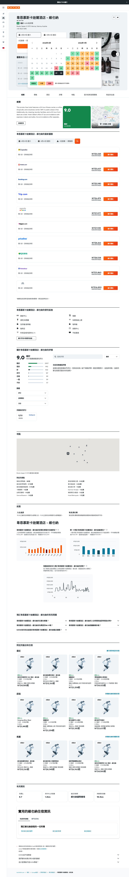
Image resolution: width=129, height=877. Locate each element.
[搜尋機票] (3, 14)
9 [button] (61, 59)
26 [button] (42, 73)
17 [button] (32, 68)
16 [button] (61, 63)
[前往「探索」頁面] (3, 32)
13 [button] (46, 63)
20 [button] (47, 68)
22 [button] (56, 68)
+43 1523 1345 (22, 29)
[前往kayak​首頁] (13, 7)
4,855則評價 (28, 23)
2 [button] (61, 54)
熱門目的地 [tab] (35, 819)
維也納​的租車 (57, 831)
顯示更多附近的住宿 (113, 651)
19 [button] (42, 68)
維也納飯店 (87, 831)
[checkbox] (27, 417)
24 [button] (32, 73)
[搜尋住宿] (3, 18)
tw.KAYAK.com (20, 872)
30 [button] (61, 73)
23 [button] (61, 68)
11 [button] (37, 63)
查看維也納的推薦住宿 (112, 737)
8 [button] (56, 59)
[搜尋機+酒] (3, 26)
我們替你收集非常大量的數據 (29, 859)
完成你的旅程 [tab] (24, 819)
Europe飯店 (35, 872)
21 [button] (51, 68)
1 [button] (56, 54)
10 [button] (32, 63)
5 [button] (41, 59)
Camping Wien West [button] (24, 720)
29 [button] (56, 73)
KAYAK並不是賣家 (25, 855)
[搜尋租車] (3, 22)
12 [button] (42, 63)
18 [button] (37, 68)
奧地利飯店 (43, 872)
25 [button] (37, 73)
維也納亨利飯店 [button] (99, 720)
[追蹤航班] (3, 36)
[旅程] (3, 42)
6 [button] (46, 59)
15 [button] (56, 63)
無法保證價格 (42, 849)
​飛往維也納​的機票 (26, 831)
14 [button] (51, 63)
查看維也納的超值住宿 (112, 694)
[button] (127, 2)
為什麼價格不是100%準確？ (28, 862)
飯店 (28, 872)
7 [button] (51, 59)
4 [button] (87, 54)
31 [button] (32, 78)
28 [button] (51, 73)
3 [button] (32, 59)
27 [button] (47, 73)
